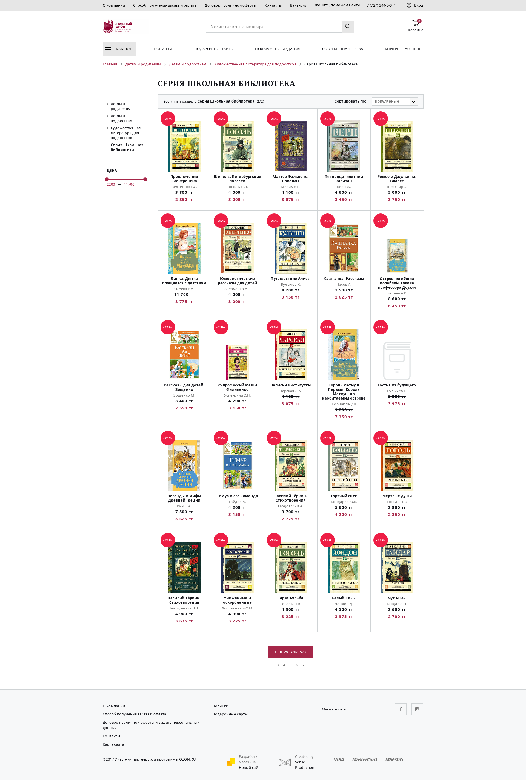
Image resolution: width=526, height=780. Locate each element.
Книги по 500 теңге (404, 48)
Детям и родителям (121, 106)
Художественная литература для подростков (126, 132)
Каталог (123, 48)
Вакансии (298, 5)
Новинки (163, 48)
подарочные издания (277, 48)
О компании (114, 5)
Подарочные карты (213, 48)
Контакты (273, 5)
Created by (304, 756)
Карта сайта (113, 744)
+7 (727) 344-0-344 (380, 5)
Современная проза (342, 48)
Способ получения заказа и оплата (164, 5)
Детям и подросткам (122, 118)
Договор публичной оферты (230, 5)
